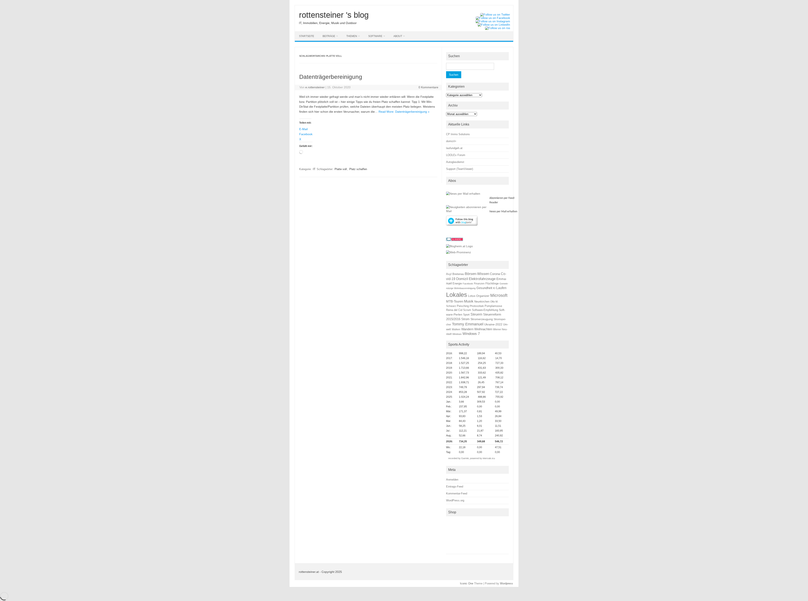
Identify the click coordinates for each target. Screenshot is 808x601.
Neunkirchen (481, 301)
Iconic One (466, 583)
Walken (456, 329)
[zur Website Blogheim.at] (459, 246)
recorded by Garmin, (458, 458)
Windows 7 (471, 334)
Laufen (501, 288)
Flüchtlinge (492, 283)
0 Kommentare (428, 87)
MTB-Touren (454, 301)
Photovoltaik (477, 306)
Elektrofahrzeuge (482, 279)
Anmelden (452, 479)
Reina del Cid (454, 310)
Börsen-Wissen (477, 274)
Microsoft (499, 295)
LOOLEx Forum (455, 155)
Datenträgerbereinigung (330, 77)
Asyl (449, 274)
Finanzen (479, 283)
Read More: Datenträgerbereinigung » (404, 111)
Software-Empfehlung (485, 310)
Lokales (456, 294)
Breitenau (458, 274)
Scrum (467, 310)
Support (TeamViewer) (459, 168)
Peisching (463, 306)
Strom (465, 319)
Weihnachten (483, 329)
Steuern (476, 314)
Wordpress (506, 583)
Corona (495, 274)
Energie (457, 283)
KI (494, 288)
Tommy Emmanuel (467, 324)
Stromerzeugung (481, 319)
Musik (468, 301)
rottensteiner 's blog (334, 15)
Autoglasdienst (455, 162)
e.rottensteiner (315, 87)
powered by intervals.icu (482, 458)
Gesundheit (484, 288)
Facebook (468, 283)
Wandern (467, 329)
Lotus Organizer (478, 295)
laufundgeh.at (454, 148)
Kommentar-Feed (456, 493)
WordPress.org (455, 500)
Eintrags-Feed (454, 486)
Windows (457, 334)
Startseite (306, 36)
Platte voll (341, 169)
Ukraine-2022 (493, 324)
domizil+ (451, 141)
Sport (466, 314)
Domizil (462, 279)
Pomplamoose (493, 306)
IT (314, 169)
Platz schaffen (358, 169)
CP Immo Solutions (458, 134)
